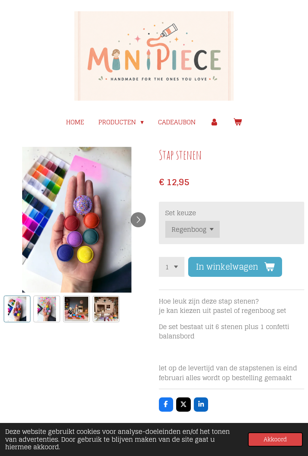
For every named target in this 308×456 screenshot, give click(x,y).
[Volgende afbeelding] (138, 219)
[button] (17, 309)
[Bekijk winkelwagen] (237, 122)
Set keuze (180, 213)
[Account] (214, 122)
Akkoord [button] (275, 439)
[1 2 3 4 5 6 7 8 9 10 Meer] (171, 267)
